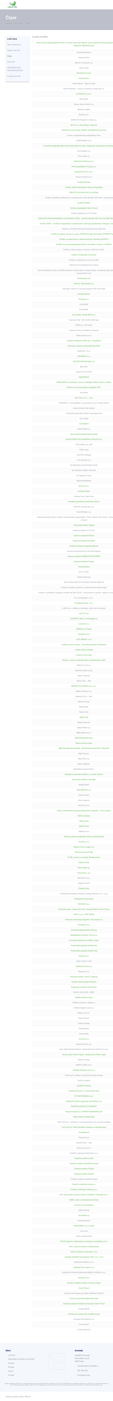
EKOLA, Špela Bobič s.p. (84, 284)
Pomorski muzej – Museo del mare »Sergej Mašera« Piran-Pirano (84, 909)
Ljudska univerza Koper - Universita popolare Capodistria (83, 645)
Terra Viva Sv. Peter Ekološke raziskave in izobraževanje (84, 1127)
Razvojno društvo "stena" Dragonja (84, 977)
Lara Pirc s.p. (84, 613)
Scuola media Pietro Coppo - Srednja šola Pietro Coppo (84, 1054)
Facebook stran (83, 1375)
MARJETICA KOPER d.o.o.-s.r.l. (83, 686)
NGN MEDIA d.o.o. (84, 790)
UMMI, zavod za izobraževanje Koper (84, 1200)
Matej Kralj (84, 717)
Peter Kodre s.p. (84, 868)
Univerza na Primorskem (84, 1205)
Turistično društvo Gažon (84, 1158)
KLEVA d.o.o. (84, 486)
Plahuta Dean (83, 888)
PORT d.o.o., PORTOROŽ (84, 914)
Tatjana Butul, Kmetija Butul (84, 1117)
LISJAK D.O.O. (84, 634)
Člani (9, 56)
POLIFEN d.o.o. (84, 904)
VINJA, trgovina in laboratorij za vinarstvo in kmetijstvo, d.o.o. (84, 1241)
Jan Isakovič (84, 424)
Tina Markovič (83, 1132)
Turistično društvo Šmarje (84, 1169)
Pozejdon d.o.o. (84, 925)
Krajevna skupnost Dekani (84, 536)
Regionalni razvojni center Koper (84, 987)
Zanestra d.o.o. (84, 1278)
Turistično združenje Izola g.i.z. (84, 1184)
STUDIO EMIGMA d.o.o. (83, 1096)
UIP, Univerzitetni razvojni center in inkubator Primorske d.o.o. (84, 1195)
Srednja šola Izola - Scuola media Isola (84, 1091)
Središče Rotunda (84, 1086)
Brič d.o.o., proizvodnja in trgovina (84, 125)
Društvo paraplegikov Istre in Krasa (84, 208)
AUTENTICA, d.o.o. (84, 94)
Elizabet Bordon (84, 294)
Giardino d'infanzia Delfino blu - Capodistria (84, 341)
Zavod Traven (83, 1288)
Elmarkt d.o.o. (84, 299)
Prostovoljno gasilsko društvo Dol (84, 946)
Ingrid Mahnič (84, 377)
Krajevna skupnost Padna (84, 561)
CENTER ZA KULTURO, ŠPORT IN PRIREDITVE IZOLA (83, 130)
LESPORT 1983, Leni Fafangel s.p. (84, 619)
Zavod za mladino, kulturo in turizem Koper (84, 1283)
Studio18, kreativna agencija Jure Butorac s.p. (84, 1101)
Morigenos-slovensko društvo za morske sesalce (84, 774)
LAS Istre (18, 23)
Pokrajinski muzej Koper (83, 899)
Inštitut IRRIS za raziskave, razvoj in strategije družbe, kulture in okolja (83, 382)
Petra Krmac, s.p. (84, 873)
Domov (9, 23)
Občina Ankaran (84, 816)
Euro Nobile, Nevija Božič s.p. (84, 315)
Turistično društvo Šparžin (84, 1174)
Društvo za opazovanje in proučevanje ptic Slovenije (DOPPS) (83, 239)
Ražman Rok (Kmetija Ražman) (84, 982)
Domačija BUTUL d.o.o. (84, 172)
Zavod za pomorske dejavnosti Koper (83, 1298)
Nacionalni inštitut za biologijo (84, 779)
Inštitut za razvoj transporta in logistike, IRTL (84, 387)
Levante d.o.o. (83, 624)
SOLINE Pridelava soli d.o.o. (84, 1070)
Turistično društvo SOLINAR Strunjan (83, 1163)
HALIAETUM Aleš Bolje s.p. (84, 361)
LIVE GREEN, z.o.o (84, 639)
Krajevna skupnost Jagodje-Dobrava (84, 546)
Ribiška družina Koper (84, 997)
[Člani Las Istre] (12, 4)
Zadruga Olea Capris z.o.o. (83, 1267)
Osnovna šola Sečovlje (84, 852)
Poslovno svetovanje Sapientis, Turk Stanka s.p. (84, 920)
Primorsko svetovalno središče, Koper (84, 940)
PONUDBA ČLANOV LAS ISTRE (21, 1359)
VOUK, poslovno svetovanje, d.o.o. (84, 1252)
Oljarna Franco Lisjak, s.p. (84, 847)
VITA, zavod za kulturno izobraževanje (84, 1247)
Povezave (11, 62)
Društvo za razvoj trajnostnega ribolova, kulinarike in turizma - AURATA (84, 244)
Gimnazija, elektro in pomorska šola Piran (84, 346)
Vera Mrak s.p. (83, 1215)
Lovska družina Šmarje (84, 650)
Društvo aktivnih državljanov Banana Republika (84, 187)
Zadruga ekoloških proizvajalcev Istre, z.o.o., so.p (84, 1257)
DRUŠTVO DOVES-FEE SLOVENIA (83, 192)
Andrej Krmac (84, 78)
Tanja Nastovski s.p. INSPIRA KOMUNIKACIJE (83, 1112)
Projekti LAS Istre (14, 76)
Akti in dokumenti (14, 45)
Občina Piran (84, 826)
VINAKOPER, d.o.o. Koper (83, 1226)
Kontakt (11, 1375)
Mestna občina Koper (84, 743)
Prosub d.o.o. (84, 956)
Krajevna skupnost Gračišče (84, 541)
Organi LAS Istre (13, 50)
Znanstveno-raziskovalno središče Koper (84, 1314)
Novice (11, 1371)
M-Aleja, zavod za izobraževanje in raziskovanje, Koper (84, 660)
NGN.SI (27, 1397)
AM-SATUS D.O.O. (83, 73)
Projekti (11, 1367)
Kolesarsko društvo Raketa (83, 525)
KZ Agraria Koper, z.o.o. (84, 603)
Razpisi (11, 1363)
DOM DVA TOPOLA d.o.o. (84, 161)
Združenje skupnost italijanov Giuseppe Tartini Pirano (84, 1304)
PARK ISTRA (84, 862)
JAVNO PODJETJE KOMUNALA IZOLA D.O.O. (83, 439)
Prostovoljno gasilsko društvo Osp (84, 951)
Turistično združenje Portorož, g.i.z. (84, 1189)
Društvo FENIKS (83, 203)
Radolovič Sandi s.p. (84, 966)
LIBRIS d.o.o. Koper (84, 629)
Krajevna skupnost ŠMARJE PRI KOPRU (84, 556)
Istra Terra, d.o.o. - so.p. (84, 398)
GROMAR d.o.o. (84, 356)
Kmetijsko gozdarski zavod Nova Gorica (84, 502)
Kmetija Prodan (84, 491)
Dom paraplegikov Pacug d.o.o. (84, 167)
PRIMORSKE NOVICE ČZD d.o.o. (83, 935)
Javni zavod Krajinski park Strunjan (84, 434)
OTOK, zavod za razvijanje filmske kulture (84, 857)
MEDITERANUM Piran (84, 738)
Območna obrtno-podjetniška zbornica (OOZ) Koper (84, 837)
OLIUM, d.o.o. (84, 842)
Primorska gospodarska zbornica (84, 930)
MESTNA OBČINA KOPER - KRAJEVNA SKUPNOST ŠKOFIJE (84, 748)
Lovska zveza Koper (84, 655)
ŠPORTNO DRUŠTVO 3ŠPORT (84, 1106)
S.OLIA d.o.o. (84, 1039)
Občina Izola (84, 821)
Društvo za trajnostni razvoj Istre (83, 255)
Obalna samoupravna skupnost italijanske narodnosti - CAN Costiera (84, 811)
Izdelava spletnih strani (15, 1397)
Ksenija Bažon (84, 567)
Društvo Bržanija (83, 182)
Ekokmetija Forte (83, 278)
